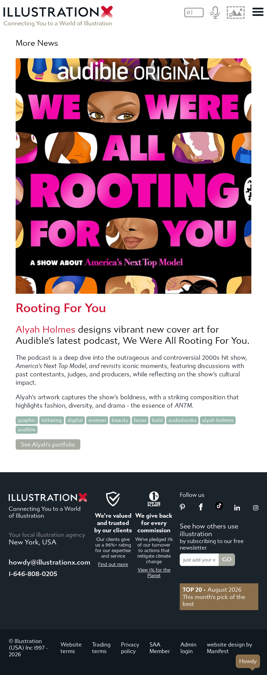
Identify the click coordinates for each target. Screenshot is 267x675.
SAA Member (159, 648)
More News (37, 43)
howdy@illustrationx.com (49, 562)
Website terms (71, 648)
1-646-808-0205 (33, 574)
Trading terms (101, 648)
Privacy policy (130, 648)
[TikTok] (219, 507)
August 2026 (212, 589)
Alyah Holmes (45, 329)
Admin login (188, 648)
